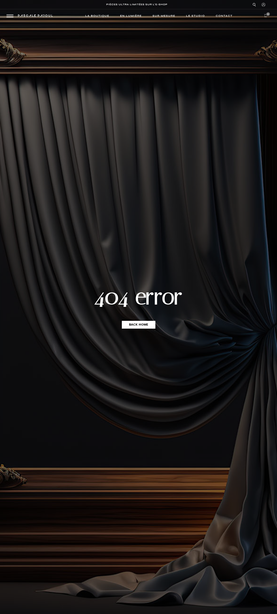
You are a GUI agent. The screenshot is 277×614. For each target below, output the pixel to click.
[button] (138, 325)
